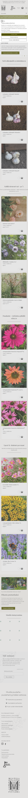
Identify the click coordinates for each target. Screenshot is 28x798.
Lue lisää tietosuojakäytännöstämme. (10, 31)
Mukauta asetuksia (14, 37)
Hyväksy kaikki (14, 34)
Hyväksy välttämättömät (14, 40)
